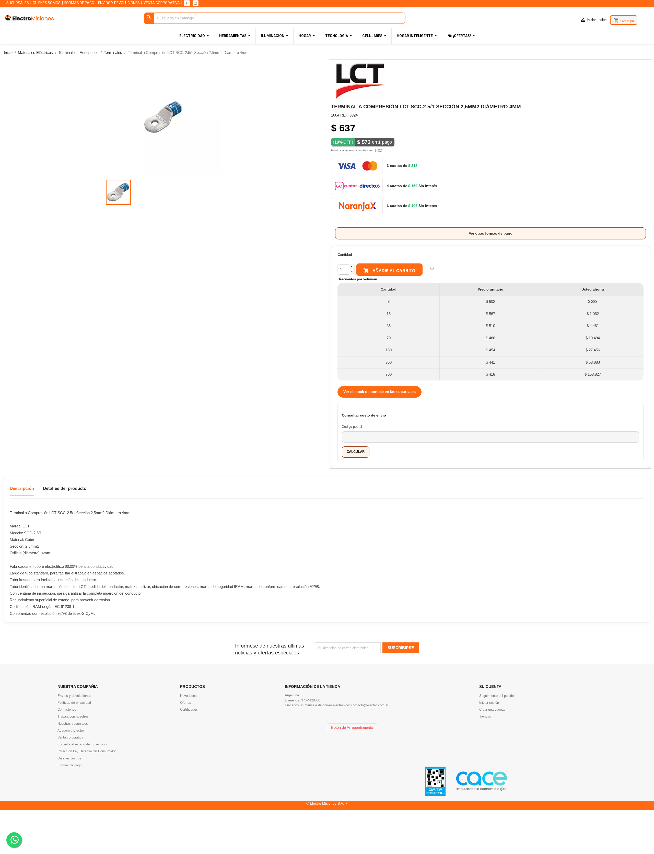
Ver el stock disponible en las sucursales (379, 391)
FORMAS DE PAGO (79, 3)
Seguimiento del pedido (496, 696)
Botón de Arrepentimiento (352, 727)
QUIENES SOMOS (47, 3)
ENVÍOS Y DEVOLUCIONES (119, 3)
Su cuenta (490, 686)
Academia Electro (70, 730)
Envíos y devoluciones (74, 696)
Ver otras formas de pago (490, 233)
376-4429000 (310, 700)
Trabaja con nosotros (73, 716)
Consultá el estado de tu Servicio (82, 744)
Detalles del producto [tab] (64, 488)
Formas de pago (69, 765)
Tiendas (485, 716)
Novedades (188, 696)
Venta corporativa (70, 737)
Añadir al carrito (389, 271)
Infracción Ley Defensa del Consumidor (86, 751)
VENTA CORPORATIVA (162, 3)
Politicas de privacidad (74, 703)
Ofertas (185, 703)
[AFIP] (435, 781)
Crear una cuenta (492, 709)
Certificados (189, 709)
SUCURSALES (17, 3)
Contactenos (66, 709)
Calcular (356, 452)
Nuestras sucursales (72, 723)
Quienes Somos (69, 758)
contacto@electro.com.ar (369, 705)
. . (14, 837)
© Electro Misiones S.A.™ (327, 803)
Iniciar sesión (489, 703)
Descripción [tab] (22, 488)
